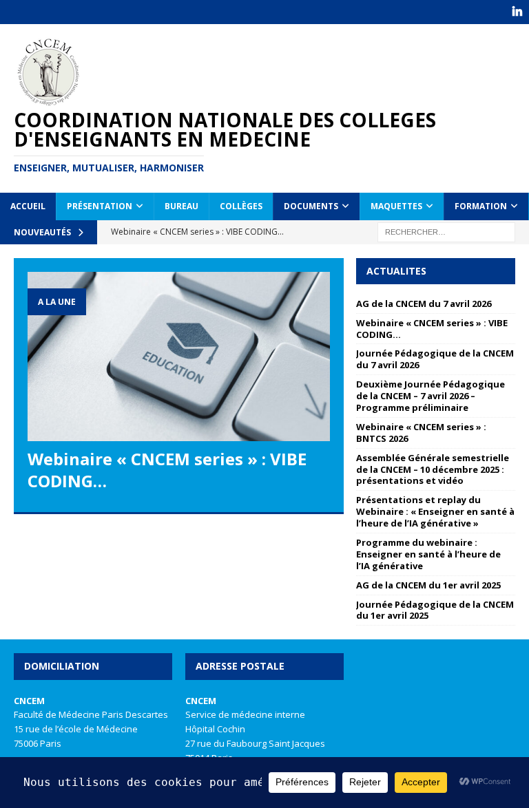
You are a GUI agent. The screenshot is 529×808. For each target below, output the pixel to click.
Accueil (27, 206)
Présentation (99, 206)
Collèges (241, 206)
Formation (481, 206)
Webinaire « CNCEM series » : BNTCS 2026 (421, 433)
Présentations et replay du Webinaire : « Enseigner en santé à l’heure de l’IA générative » (435, 511)
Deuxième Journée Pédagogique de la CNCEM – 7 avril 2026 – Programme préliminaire (430, 396)
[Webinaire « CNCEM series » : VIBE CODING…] (179, 357)
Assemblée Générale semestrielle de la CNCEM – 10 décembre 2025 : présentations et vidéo (432, 469)
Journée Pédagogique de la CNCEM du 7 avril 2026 (435, 359)
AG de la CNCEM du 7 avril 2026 (423, 303)
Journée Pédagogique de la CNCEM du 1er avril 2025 (435, 610)
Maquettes (396, 206)
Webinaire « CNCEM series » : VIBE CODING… (167, 469)
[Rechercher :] (446, 230)
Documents (311, 206)
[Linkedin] (517, 12)
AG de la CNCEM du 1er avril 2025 (428, 585)
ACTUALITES (396, 270)
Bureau (181, 206)
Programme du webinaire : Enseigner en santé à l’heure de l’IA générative (428, 554)
